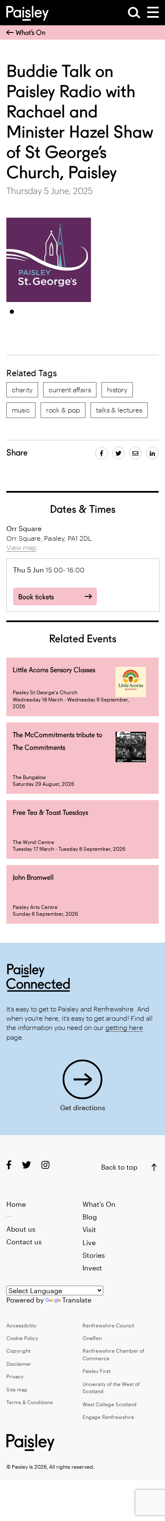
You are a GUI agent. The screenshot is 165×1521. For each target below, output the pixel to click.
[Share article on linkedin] (152, 453)
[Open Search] (134, 13)
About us (21, 1229)
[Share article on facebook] (101, 453)
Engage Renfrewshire (108, 1417)
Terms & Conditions (29, 1402)
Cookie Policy (22, 1338)
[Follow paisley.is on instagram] (45, 1165)
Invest (92, 1268)
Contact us (24, 1242)
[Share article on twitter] (118, 453)
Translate (76, 1300)
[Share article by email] (135, 453)
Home (16, 1204)
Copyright (18, 1351)
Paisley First (96, 1371)
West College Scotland (109, 1404)
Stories (93, 1255)
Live (89, 1242)
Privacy (14, 1376)
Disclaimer (18, 1364)
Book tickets (36, 597)
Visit (89, 1229)
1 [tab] (12, 312)
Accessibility (21, 1325)
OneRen (92, 1338)
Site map (17, 1389)
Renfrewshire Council (108, 1325)
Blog (89, 1217)
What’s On (30, 33)
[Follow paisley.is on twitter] (26, 1165)
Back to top (119, 1167)
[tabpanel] (48, 260)
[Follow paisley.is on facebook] (8, 1165)
